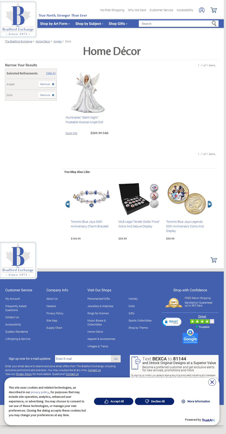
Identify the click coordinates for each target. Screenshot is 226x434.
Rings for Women (98, 313)
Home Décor (95, 332)
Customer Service (161, 10)
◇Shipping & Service (17, 339)
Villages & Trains (97, 346)
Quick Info (71, 133)
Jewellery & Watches (100, 306)
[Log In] (201, 10)
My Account (12, 299)
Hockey (133, 299)
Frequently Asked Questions (15, 308)
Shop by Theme (138, 328)
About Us (52, 299)
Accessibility (185, 10)
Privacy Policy (54, 313)
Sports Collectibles (140, 320)
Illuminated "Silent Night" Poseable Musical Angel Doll (84, 119)
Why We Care (137, 10)
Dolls (132, 306)
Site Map (51, 320)
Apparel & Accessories (101, 339)
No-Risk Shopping (112, 10)
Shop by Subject (88, 23)
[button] (171, 322)
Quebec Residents (16, 332)
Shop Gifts (117, 23)
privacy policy (40, 392)
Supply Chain (54, 328)
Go (116, 359)
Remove (45, 84)
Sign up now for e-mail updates (29, 358)
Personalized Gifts (98, 299)
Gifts (131, 313)
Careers (51, 306)
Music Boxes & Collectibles (96, 322)
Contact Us (12, 317)
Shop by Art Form (54, 23)
